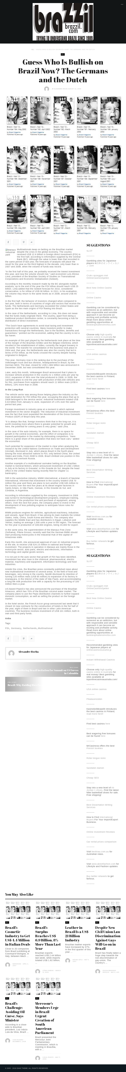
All (33, 49)
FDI (7, 628)
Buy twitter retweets (97, 541)
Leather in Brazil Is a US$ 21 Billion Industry (76, 933)
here (107, 388)
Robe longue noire (96, 423)
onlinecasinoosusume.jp (99, 650)
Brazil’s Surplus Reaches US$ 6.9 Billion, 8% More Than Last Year (48, 938)
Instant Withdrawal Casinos (101, 660)
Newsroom (17, 964)
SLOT (90, 251)
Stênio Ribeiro (48, 971)
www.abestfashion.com (104, 529)
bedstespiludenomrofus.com (101, 324)
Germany (15, 628)
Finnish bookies (95, 413)
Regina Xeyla (78, 960)
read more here (94, 379)
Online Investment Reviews (101, 497)
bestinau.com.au (100, 516)
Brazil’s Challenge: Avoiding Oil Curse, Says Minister (15, 1011)
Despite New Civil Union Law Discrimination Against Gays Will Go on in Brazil (107, 938)
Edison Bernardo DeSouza (109, 971)
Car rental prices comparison (102, 506)
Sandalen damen (95, 433)
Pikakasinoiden (94, 364)
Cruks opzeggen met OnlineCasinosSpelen (98, 276)
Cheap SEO (93, 443)
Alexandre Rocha (61, 89)
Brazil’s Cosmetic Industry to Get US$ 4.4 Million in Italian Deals (17, 936)
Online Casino (94, 297)
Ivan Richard (18, 1040)
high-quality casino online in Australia (100, 335)
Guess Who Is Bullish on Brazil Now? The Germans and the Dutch (65, 49)
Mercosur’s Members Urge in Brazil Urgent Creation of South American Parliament (47, 1018)
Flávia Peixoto (48, 1057)
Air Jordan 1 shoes (100, 453)
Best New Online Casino (99, 288)
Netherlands (30, 628)
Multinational (45, 628)
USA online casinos (97, 354)
